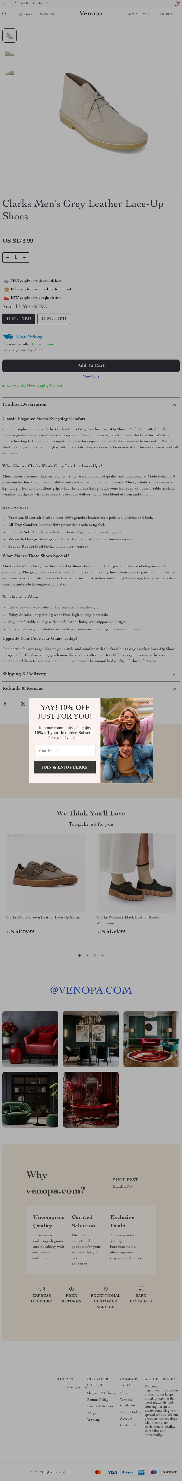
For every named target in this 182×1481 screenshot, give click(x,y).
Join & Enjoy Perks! (65, 767)
